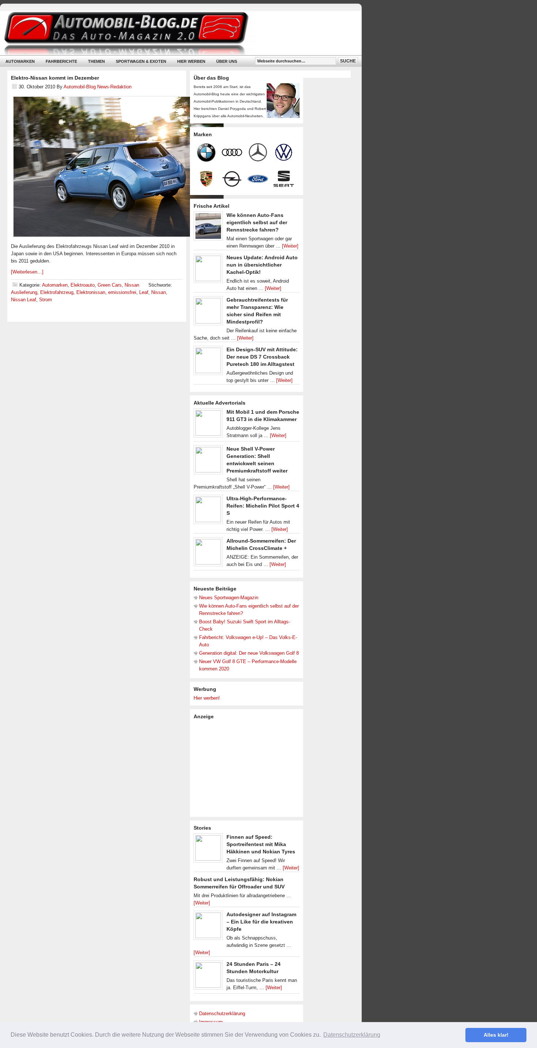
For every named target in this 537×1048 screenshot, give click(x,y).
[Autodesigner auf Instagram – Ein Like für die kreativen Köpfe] (208, 927)
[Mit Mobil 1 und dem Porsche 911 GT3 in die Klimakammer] (208, 424)
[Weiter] (290, 246)
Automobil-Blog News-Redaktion (98, 86)
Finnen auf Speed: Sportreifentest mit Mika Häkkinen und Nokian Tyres (260, 844)
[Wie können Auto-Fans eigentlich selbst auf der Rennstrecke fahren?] (208, 227)
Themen (96, 61)
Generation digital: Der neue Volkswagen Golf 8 (249, 653)
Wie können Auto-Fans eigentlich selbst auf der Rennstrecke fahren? (256, 222)
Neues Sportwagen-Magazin (228, 597)
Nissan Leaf (23, 299)
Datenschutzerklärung (222, 1013)
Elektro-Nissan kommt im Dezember (55, 78)
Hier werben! (207, 698)
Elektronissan (90, 292)
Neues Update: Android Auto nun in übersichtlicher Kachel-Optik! (262, 265)
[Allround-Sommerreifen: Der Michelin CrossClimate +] (208, 553)
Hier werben (191, 61)
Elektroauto (83, 285)
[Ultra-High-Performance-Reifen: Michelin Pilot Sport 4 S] (208, 511)
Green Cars (110, 285)
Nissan (132, 285)
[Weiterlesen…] (27, 272)
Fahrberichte (61, 61)
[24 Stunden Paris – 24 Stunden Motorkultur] (208, 976)
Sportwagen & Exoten (141, 61)
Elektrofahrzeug (56, 292)
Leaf (143, 292)
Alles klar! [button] (496, 1035)
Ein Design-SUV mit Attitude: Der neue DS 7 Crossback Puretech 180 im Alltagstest (262, 357)
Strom (45, 299)
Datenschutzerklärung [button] (351, 1035)
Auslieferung (24, 292)
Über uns (226, 61)
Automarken (20, 61)
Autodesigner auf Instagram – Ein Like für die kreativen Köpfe (261, 921)
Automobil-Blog (175, 33)
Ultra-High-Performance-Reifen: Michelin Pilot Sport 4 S (262, 506)
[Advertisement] (248, 767)
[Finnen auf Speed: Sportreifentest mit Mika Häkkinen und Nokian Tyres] (208, 849)
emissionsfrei (122, 292)
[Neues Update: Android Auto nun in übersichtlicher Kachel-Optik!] (208, 270)
